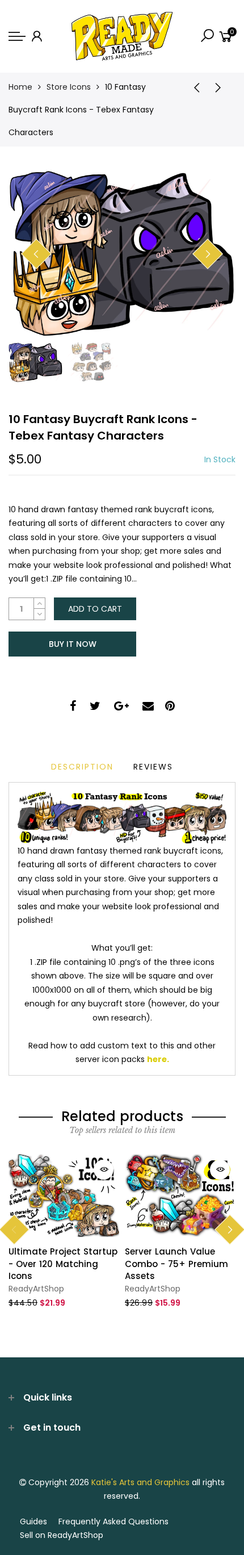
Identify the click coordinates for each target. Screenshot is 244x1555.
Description (82, 766)
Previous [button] (36, 254)
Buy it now (72, 644)
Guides (33, 1521)
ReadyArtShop (36, 1288)
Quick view (103, 1170)
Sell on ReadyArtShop (61, 1535)
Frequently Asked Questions (113, 1521)
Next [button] (207, 254)
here (157, 1059)
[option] (122, 254)
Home (20, 87)
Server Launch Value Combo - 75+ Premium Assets (176, 1263)
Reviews (153, 766)
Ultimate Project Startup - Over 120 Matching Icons (63, 1263)
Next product (221, 87)
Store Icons (69, 87)
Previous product (193, 87)
